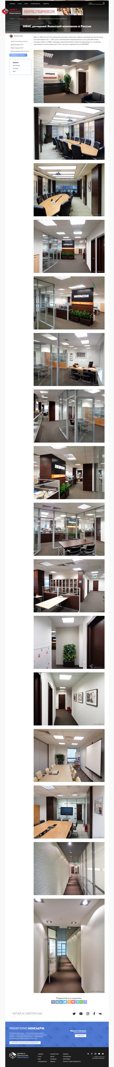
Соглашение (67, 1056)
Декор (52, 1056)
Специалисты (35, 3)
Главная (12, 3)
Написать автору (18, 55)
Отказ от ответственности (72, 1061)
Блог (26, 3)
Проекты (46, 3)
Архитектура (54, 1054)
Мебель (52, 1061)
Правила (65, 1054)
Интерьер (53, 1059)
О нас (20, 3)
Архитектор (31, 18)
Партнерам (66, 1059)
